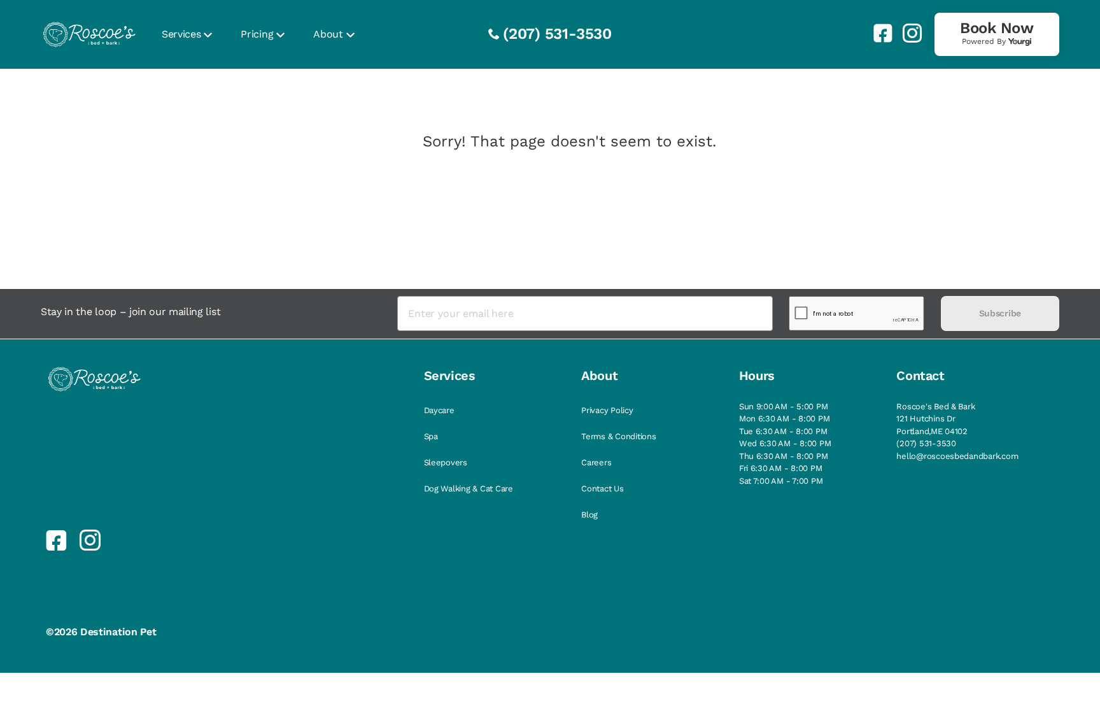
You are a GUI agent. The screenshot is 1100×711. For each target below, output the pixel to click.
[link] (877, 33)
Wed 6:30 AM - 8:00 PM (785, 443)
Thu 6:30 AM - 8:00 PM (783, 456)
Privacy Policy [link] (607, 410)
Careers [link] (596, 462)
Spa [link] (431, 436)
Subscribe (1000, 313)
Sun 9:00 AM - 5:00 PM (783, 406)
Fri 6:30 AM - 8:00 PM (780, 468)
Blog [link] (589, 514)
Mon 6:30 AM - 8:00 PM (784, 418)
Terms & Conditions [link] (618, 436)
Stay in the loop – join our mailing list (130, 312)
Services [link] (181, 34)
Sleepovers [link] (445, 462)
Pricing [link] (257, 34)
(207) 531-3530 (557, 34)
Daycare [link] (439, 410)
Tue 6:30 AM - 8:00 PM (783, 431)
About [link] (327, 34)
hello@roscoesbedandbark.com (957, 456)
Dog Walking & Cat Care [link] (468, 488)
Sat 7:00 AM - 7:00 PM (781, 481)
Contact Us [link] (602, 488)
